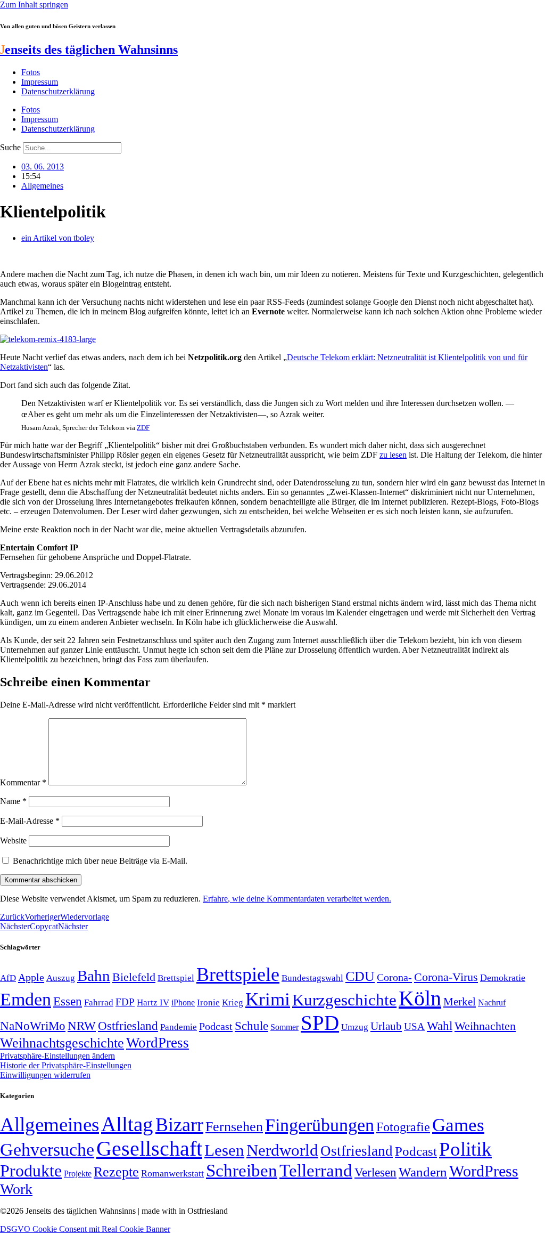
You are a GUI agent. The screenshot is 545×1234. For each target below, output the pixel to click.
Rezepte (116, 1172)
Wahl (439, 1026)
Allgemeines (42, 185)
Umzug (354, 1027)
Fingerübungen (319, 1125)
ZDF (143, 428)
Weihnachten (485, 1026)
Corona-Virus (446, 977)
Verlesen (375, 1172)
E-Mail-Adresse (30, 820)
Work (16, 1189)
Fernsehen (234, 1126)
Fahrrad (98, 1002)
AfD (8, 978)
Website (13, 840)
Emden (25, 999)
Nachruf (492, 1002)
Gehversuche (47, 1149)
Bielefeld (133, 977)
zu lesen (393, 454)
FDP (125, 1002)
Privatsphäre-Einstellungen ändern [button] (57, 1055)
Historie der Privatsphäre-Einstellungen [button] (65, 1065)
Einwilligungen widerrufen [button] (45, 1074)
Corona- (394, 977)
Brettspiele (237, 974)
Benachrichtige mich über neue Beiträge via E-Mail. (100, 860)
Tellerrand (315, 1170)
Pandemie (178, 1027)
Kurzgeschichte (344, 1000)
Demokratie (502, 977)
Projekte (78, 1173)
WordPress (157, 1043)
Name (13, 801)
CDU (360, 976)
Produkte (31, 1170)
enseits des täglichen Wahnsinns (89, 49)
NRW (82, 1026)
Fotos (30, 72)
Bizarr (179, 1124)
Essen (67, 1001)
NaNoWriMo (32, 1026)
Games (458, 1125)
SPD (320, 1022)
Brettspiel (176, 978)
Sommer (284, 1027)
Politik (465, 1149)
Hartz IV (153, 1002)
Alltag (127, 1124)
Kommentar (23, 782)
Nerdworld (282, 1150)
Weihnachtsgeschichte (62, 1043)
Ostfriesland (128, 1026)
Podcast (216, 1026)
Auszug (60, 977)
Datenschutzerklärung (58, 91)
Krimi (267, 999)
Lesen (224, 1150)
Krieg (232, 1002)
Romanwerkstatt (172, 1173)
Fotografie (403, 1127)
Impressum (39, 81)
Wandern (423, 1172)
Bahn (93, 975)
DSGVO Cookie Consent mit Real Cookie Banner (85, 1228)
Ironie (208, 1002)
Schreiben (241, 1170)
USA (414, 1026)
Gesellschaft (149, 1148)
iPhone (183, 1003)
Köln (420, 998)
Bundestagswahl (312, 978)
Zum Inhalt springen (34, 4)
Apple (31, 977)
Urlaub (386, 1026)
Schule (251, 1026)
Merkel (459, 1002)
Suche (10, 147)
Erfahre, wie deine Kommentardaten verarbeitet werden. (297, 898)
